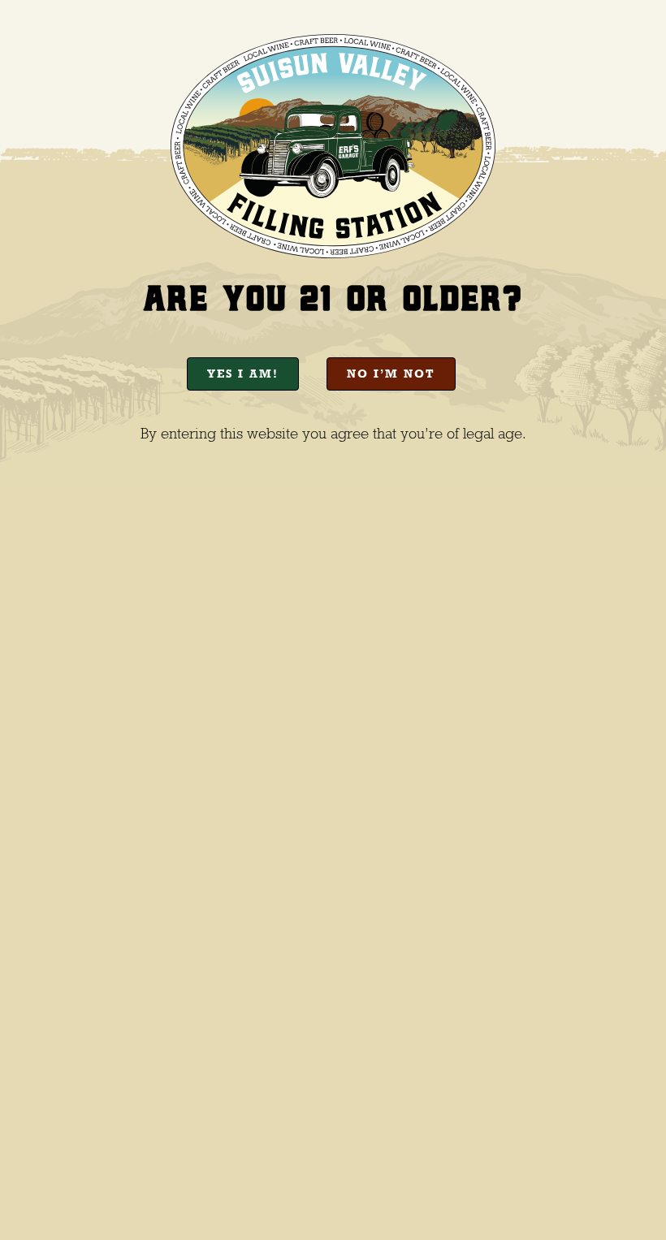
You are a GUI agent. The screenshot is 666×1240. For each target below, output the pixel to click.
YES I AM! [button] (243, 373)
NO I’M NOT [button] (391, 373)
